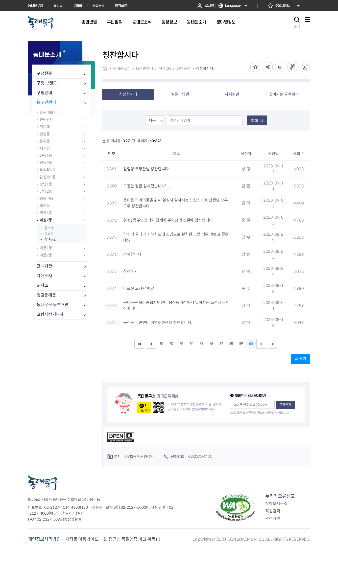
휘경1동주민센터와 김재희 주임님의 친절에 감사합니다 (168, 220)
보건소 (57, 5)
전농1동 (46, 155)
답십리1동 (48, 169)
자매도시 (44, 275)
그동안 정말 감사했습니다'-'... (147, 186)
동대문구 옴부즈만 (53, 304)
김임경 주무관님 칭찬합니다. (146, 169)
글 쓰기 (300, 358)
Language (233, 5)
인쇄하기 (280, 67)
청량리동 (46, 198)
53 (181, 343)
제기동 (45, 148)
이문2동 (46, 255)
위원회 (45, 126)
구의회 (77, 5)
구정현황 (44, 73)
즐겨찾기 (255, 67)
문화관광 (98, 5)
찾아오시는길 (276, 503)
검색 (297, 26)
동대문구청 (35, 5)
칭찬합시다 (204, 68)
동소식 (49, 234)
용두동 (45, 141)
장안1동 (46, 184)
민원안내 (46, 119)
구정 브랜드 (47, 83)
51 (161, 343)
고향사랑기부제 (50, 314)
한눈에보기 (48, 112)
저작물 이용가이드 (81, 539)
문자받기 (285, 405)
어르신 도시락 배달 (138, 288)
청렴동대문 (46, 295)
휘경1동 (46, 212)
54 (191, 343)
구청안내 (44, 92)
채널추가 (144, 410)
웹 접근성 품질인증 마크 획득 (129, 539)
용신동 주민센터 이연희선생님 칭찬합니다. (157, 322)
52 (171, 343)
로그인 (209, 5)
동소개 (49, 228)
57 (221, 343)
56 (211, 343)
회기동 (45, 205)
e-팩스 (42, 285)
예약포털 (121, 5)
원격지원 (272, 518)
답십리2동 (48, 177)
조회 (254, 120)
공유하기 (268, 67)
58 (231, 343)
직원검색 (272, 511)
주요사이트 (282, 5)
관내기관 (44, 266)
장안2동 (46, 191)
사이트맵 (307, 22)
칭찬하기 (130, 271)
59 (240, 343)
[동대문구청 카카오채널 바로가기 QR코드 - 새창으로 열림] (158, 407)
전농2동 (46, 162)
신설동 (45, 134)
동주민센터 (46, 102)
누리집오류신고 (280, 496)
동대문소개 (121, 68)
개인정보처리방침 (44, 539)
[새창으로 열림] (292, 67)
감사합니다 (132, 254)
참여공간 (50, 239)
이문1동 (46, 248)
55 (201, 343)
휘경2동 (46, 220)
